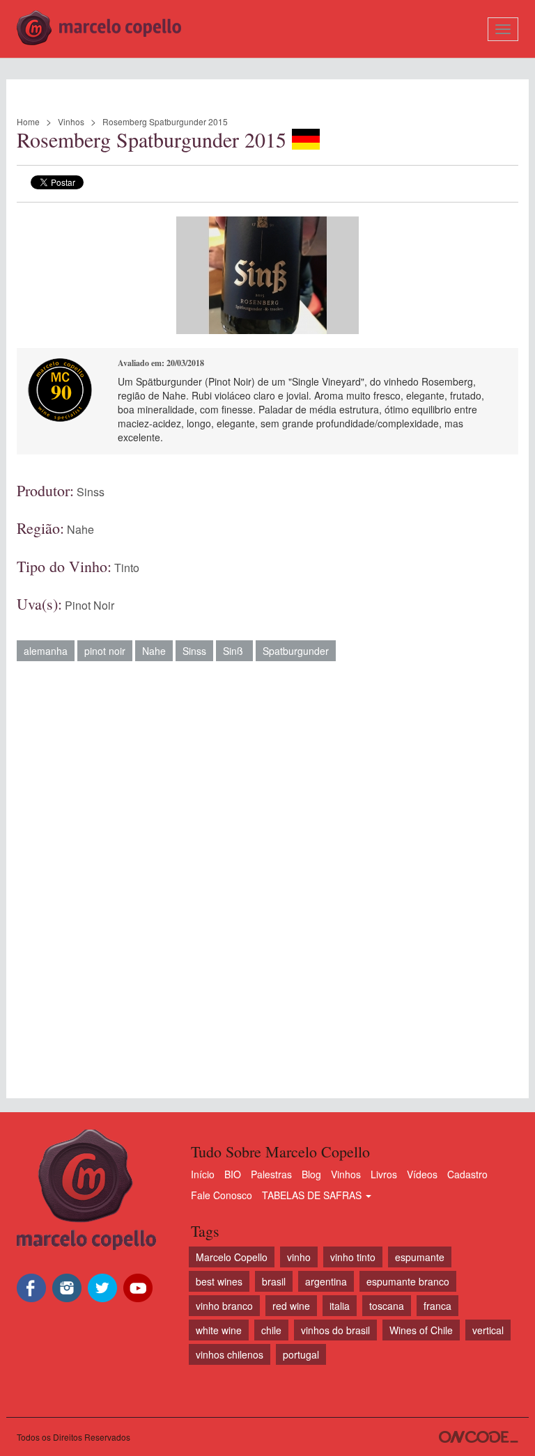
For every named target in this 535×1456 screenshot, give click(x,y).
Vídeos (422, 1174)
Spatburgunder (296, 651)
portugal (301, 1354)
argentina (326, 1281)
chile (271, 1330)
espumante (419, 1257)
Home (28, 121)
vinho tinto (352, 1257)
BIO (232, 1174)
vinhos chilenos (229, 1354)
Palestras (271, 1174)
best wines (219, 1281)
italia (339, 1306)
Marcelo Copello (232, 1257)
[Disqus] (267, 873)
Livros (384, 1174)
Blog (311, 1174)
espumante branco (407, 1281)
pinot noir (104, 651)
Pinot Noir (89, 605)
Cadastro (467, 1174)
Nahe (80, 529)
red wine (291, 1306)
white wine (219, 1330)
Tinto (126, 568)
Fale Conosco (221, 1195)
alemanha (46, 651)
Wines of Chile (421, 1330)
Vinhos (71, 121)
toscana (386, 1306)
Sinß (234, 651)
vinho (299, 1257)
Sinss (90, 492)
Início (203, 1174)
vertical (488, 1330)
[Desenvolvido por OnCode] (478, 1437)
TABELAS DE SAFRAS (313, 1195)
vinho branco (224, 1306)
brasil (274, 1281)
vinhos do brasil (335, 1330)
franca (437, 1306)
